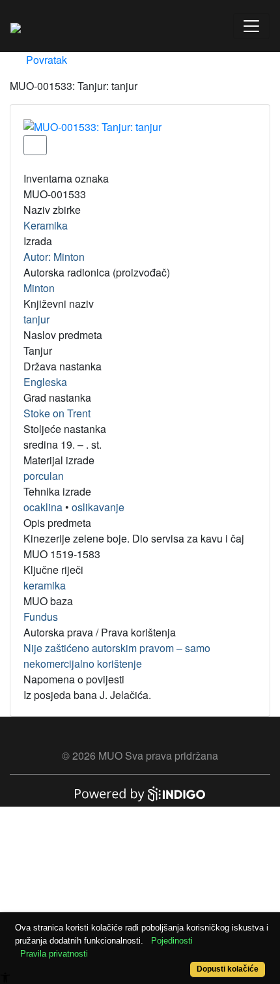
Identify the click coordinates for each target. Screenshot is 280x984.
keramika (44, 585)
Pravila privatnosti (54, 954)
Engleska (45, 381)
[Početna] (15, 26)
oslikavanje (98, 506)
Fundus (40, 616)
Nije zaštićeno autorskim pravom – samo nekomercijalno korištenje (116, 655)
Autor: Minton (54, 256)
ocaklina (43, 506)
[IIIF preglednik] (35, 145)
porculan (43, 475)
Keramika (45, 225)
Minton (39, 287)
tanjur (36, 319)
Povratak (45, 59)
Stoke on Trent (57, 413)
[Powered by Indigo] (140, 792)
